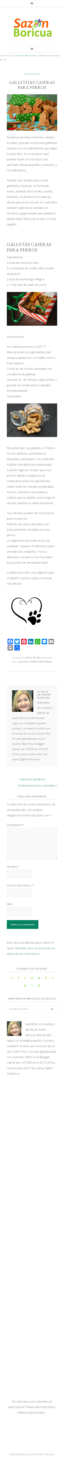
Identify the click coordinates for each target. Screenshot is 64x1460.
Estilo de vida (33, 657)
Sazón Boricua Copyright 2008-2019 (32, 1454)
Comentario (15, 825)
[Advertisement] (32, 1115)
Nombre (13, 866)
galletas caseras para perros (35, 661)
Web (9, 904)
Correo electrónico (20, 885)
